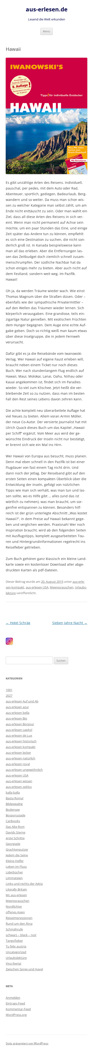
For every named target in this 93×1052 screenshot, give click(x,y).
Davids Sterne (15, 832)
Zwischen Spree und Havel (24, 969)
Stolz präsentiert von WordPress (27, 1043)
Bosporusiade (15, 815)
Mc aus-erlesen (16, 895)
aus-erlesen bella (17, 713)
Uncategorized (16, 952)
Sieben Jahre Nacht (69, 623)
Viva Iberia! (13, 963)
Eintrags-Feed (15, 1003)
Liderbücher (14, 872)
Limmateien (14, 878)
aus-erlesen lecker (18, 752)
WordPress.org (16, 1015)
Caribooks (13, 821)
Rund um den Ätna (19, 923)
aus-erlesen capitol (19, 730)
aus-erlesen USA (37, 587)
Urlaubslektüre (16, 958)
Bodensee (13, 809)
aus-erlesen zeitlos (19, 787)
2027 (9, 695)
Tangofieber (14, 940)
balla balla (13, 792)
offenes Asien (15, 912)
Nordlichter (14, 906)
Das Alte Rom (15, 827)
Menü (46, 31)
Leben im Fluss (16, 866)
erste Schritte (15, 838)
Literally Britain (16, 889)
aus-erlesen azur (17, 707)
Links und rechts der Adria (24, 883)
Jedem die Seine (17, 855)
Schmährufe (14, 929)
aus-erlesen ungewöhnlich (24, 770)
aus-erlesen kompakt (21, 747)
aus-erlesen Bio (16, 718)
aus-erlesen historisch (21, 741)
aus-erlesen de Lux (19, 735)
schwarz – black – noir (21, 935)
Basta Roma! (14, 798)
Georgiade (13, 844)
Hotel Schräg (18, 623)
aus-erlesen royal (18, 764)
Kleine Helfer (15, 861)
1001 (9, 690)
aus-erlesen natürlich (20, 758)
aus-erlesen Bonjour (20, 724)
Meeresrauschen (61, 587)
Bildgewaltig (14, 804)
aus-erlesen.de (46, 9)
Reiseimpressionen (19, 918)
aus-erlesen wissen (19, 781)
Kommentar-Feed (18, 1009)
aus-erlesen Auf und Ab (22, 701)
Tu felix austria (16, 946)
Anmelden (13, 997)
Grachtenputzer (17, 849)
